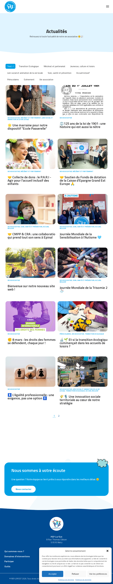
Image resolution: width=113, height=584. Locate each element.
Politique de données (66, 579)
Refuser (75, 574)
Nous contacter (23, 489)
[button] (107, 550)
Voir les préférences (98, 574)
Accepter (53, 574)
